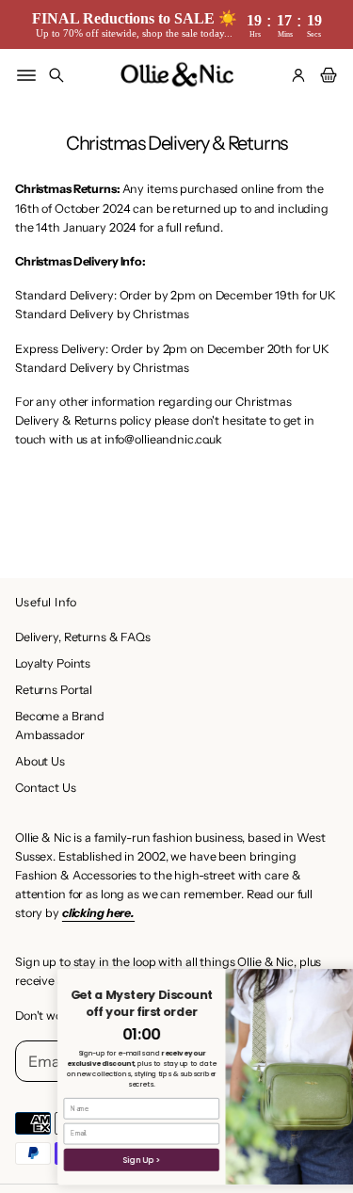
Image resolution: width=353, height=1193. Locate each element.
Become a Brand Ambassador (59, 725)
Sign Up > (119, 1159)
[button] (56, 75)
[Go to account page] (298, 75)
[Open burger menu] (26, 75)
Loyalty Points (52, 663)
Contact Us (45, 788)
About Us (40, 761)
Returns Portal (53, 690)
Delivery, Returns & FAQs (83, 637)
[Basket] (325, 75)
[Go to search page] (56, 75)
